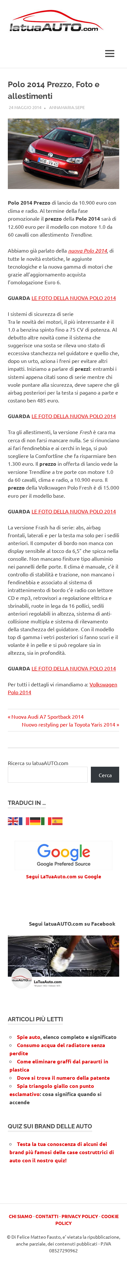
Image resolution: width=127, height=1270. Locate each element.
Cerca (105, 775)
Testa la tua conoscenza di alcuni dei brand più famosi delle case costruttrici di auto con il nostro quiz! (61, 1152)
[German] (35, 820)
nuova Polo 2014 (87, 250)
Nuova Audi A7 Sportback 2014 (47, 716)
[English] (13, 820)
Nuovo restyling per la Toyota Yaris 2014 (68, 724)
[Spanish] (57, 820)
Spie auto (28, 1036)
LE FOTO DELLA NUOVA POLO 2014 (74, 297)
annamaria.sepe (67, 107)
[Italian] (46, 820)
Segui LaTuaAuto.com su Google (63, 876)
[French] (24, 820)
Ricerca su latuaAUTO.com (38, 763)
